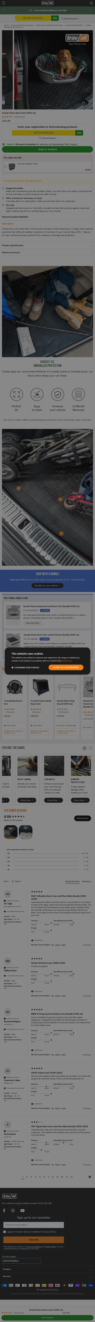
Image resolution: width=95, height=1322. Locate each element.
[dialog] (47, 661)
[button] (25, 667)
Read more (67, 660)
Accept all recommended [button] (66, 667)
